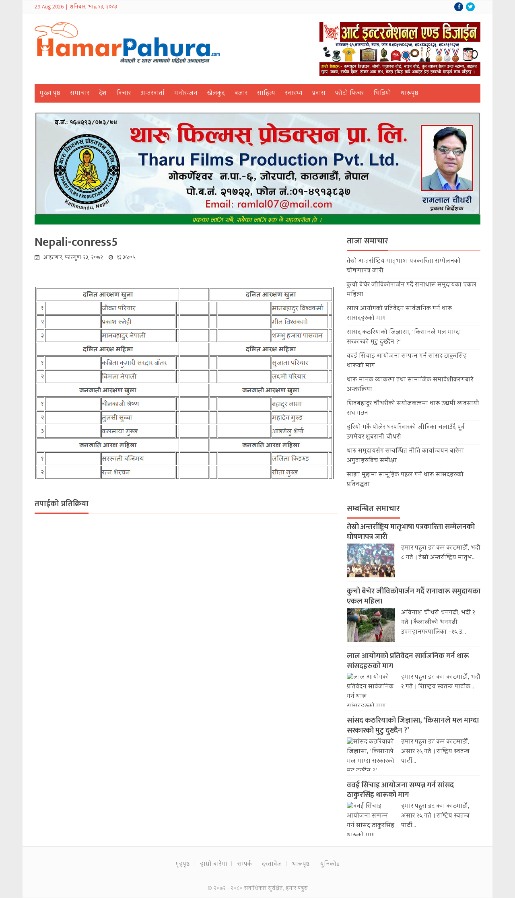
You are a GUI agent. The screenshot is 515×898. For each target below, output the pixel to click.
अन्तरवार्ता (152, 94)
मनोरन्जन (186, 94)
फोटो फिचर (349, 94)
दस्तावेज (272, 864)
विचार (123, 94)
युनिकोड (330, 864)
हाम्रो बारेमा (213, 864)
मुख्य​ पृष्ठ (49, 94)
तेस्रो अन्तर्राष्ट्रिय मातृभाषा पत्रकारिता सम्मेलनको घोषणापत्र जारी (411, 532)
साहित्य (266, 94)
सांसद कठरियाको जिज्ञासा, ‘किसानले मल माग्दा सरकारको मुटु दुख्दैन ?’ (413, 725)
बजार (241, 94)
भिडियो (382, 94)
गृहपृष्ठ (182, 864)
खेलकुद (216, 94)
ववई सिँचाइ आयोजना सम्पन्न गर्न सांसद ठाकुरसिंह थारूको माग (400, 790)
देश (103, 94)
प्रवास (318, 94)
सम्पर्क (244, 864)
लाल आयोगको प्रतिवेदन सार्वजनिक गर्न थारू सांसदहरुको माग (408, 661)
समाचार (79, 94)
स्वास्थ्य (294, 94)
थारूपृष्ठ (409, 94)
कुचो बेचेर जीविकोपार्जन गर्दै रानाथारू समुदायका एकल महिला (413, 596)
